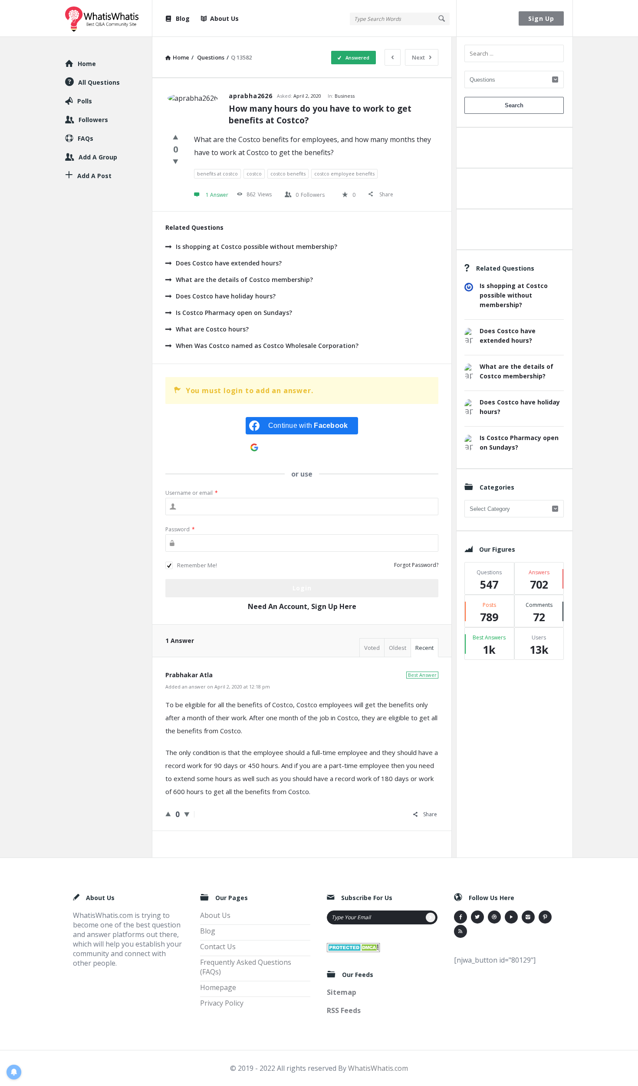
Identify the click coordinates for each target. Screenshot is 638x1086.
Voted (372, 648)
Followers (93, 120)
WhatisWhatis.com (378, 1068)
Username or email (191, 493)
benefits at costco (217, 173)
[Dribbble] (494, 917)
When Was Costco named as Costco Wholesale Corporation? (267, 345)
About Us (224, 18)
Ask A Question (513, 150)
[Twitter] (477, 917)
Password (180, 529)
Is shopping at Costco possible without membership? (256, 246)
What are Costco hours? (212, 329)
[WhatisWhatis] (108, 18)
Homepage (218, 987)
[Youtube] (511, 917)
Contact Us (218, 946)
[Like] (175, 137)
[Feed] (460, 931)
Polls (84, 101)
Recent (424, 648)
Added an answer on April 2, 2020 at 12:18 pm (217, 686)
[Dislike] (175, 161)
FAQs (85, 138)
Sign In (488, 18)
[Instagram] (528, 917)
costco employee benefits (344, 173)
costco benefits (288, 173)
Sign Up (541, 18)
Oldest (397, 648)
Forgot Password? (416, 565)
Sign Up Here (333, 606)
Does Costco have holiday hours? (226, 296)
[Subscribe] (430, 917)
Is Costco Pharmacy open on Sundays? (234, 312)
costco (254, 173)
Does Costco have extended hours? (229, 263)
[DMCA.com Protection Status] (353, 946)
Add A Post (514, 190)
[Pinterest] (545, 917)
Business (345, 96)
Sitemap (341, 992)
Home (87, 64)
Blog (183, 18)
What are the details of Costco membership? (244, 279)
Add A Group (98, 157)
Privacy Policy (221, 1003)
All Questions (99, 82)
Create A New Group (514, 231)
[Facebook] (460, 917)
